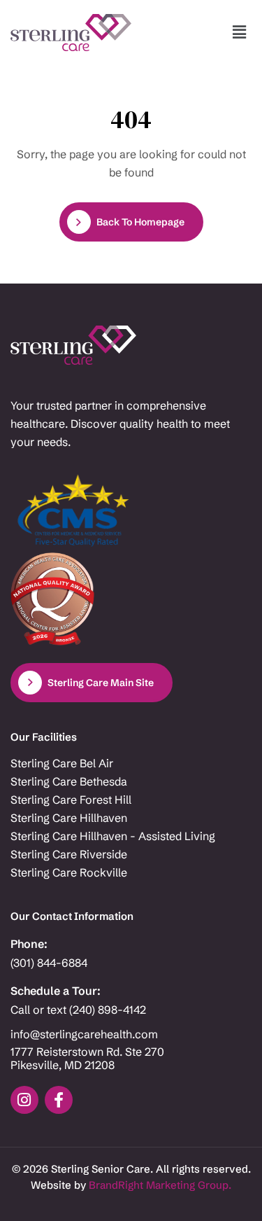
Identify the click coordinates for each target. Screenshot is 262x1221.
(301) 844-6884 (48, 963)
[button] (240, 32)
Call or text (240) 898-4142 (78, 1010)
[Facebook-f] (59, 1100)
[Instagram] (24, 1100)
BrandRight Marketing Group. (160, 1185)
